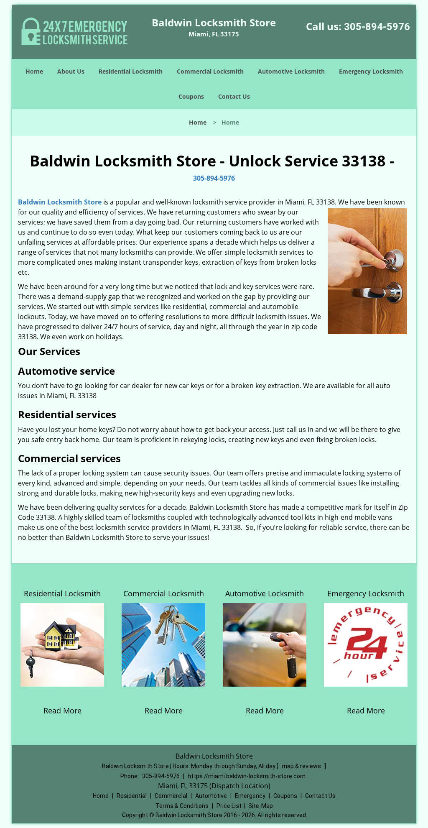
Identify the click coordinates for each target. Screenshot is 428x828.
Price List (229, 805)
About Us (70, 71)
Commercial (171, 795)
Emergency (250, 795)
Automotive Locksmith (291, 71)
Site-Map (260, 805)
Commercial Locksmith (210, 71)
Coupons (191, 96)
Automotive (211, 795)
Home (34, 71)
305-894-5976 (377, 27)
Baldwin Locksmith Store (60, 202)
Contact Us (234, 96)
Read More (62, 710)
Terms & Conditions (182, 805)
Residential (132, 795)
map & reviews (302, 766)
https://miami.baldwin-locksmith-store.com (247, 776)
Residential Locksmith (131, 71)
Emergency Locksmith (371, 71)
